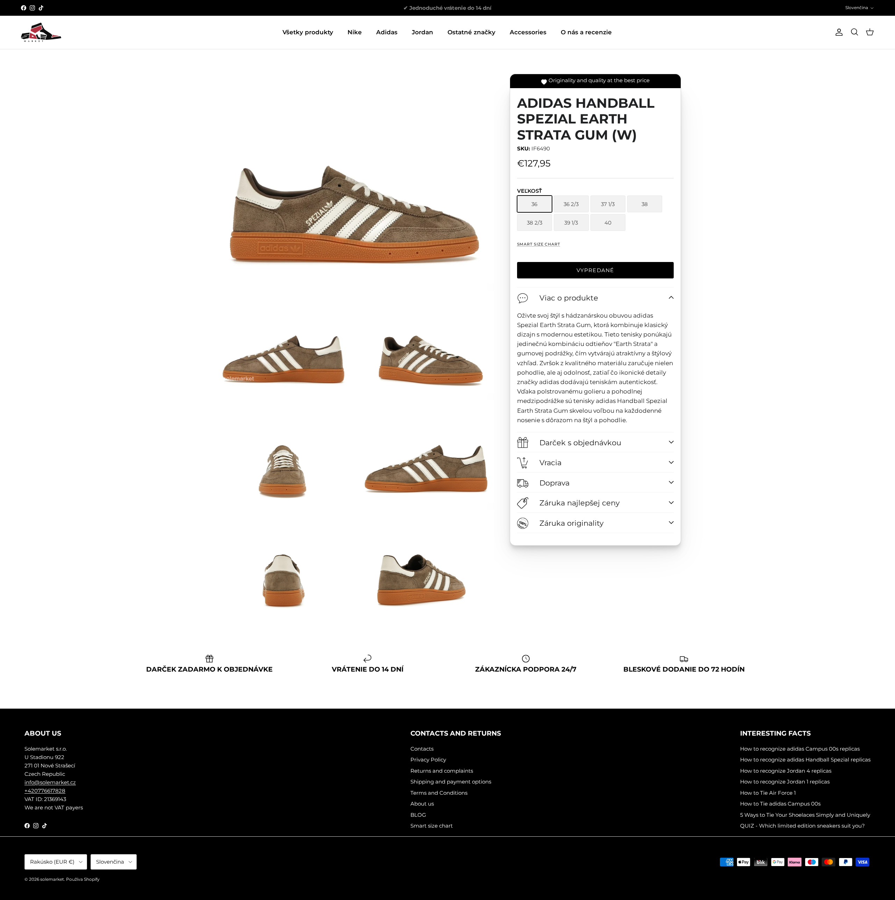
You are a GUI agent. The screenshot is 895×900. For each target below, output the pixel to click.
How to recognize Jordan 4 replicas (785, 770)
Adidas (387, 32)
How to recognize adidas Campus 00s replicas (800, 748)
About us (422, 803)
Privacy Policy (428, 759)
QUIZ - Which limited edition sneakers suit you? (802, 825)
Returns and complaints (441, 770)
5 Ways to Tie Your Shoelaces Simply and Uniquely (805, 815)
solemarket (52, 879)
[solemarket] (41, 32)
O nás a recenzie (586, 32)
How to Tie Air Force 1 (768, 792)
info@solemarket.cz (50, 782)
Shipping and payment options (450, 781)
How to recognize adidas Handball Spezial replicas (805, 759)
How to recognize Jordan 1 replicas (785, 781)
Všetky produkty (307, 32)
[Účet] (837, 32)
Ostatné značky (471, 32)
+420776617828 (44, 790)
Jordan (422, 32)
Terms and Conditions (438, 792)
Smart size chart (538, 244)
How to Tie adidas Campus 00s (780, 803)
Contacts (422, 748)
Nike (355, 32)
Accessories (528, 32)
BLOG (418, 815)
